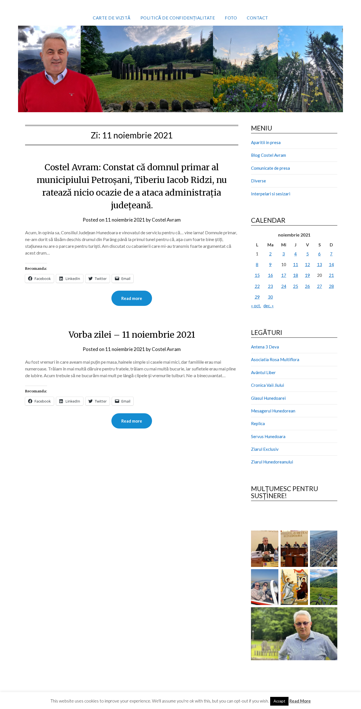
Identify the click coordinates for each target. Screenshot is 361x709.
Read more (131, 298)
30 (270, 296)
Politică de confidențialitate (177, 17)
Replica (258, 423)
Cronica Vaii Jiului (267, 385)
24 (283, 286)
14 (331, 264)
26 (307, 286)
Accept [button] (279, 701)
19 (307, 275)
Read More (300, 700)
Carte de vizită (112, 17)
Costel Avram (166, 220)
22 (257, 286)
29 (257, 296)
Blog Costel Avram (268, 155)
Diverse (258, 180)
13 (319, 264)
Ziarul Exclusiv (265, 449)
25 (295, 286)
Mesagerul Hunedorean (273, 410)
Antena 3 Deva (265, 346)
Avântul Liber (263, 372)
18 (295, 275)
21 (331, 275)
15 (257, 275)
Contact (257, 17)
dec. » (268, 305)
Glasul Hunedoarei (268, 398)
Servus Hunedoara (268, 436)
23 (270, 286)
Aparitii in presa (266, 142)
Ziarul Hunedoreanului (272, 461)
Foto (231, 17)
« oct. (256, 305)
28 (331, 286)
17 (283, 275)
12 (307, 264)
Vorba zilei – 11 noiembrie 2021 (132, 334)
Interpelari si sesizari (270, 193)
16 (270, 275)
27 (319, 286)
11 (295, 264)
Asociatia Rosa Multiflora (275, 359)
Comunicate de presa (270, 168)
